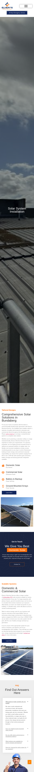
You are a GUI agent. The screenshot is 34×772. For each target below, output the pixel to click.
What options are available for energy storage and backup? (14, 742)
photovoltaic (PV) (8, 597)
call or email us (10, 434)
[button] (17, 702)
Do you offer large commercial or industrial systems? (15, 735)
